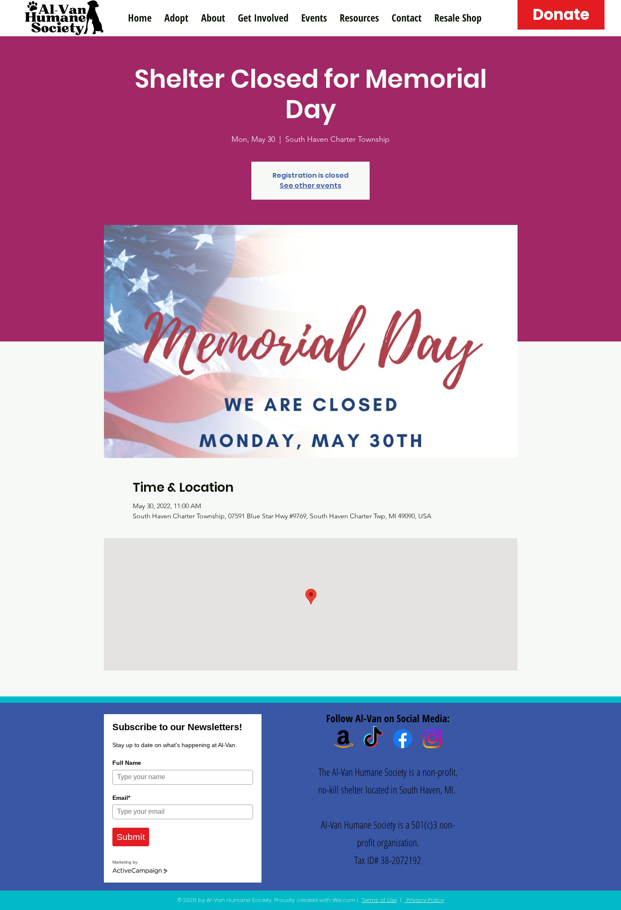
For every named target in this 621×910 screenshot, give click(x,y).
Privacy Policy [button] (424, 900)
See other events (310, 185)
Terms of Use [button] (379, 900)
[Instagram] (432, 738)
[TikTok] (373, 738)
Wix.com (343, 900)
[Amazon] (343, 738)
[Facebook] (402, 738)
